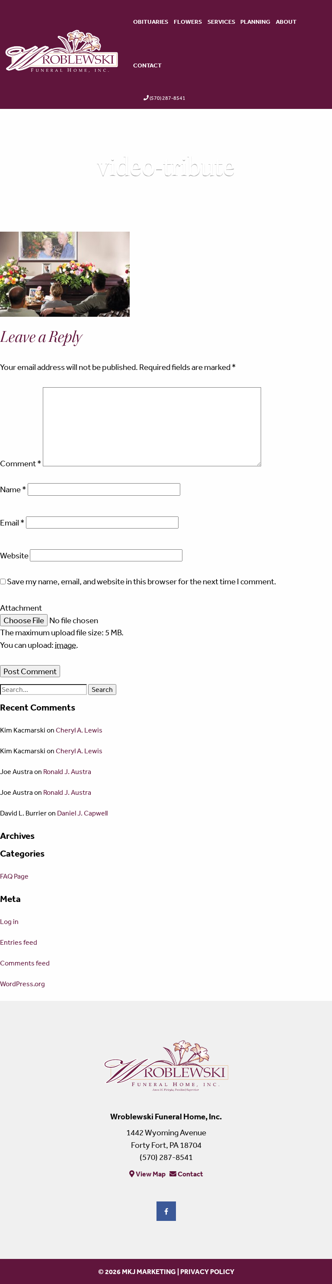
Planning (255, 21)
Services (221, 21)
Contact (147, 65)
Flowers (188, 21)
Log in (9, 921)
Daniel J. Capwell (82, 813)
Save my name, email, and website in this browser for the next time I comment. (141, 581)
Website (14, 555)
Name (13, 489)
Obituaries (150, 21)
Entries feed (18, 942)
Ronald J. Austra (67, 771)
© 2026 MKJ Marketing (137, 1271)
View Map (150, 1173)
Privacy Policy (207, 1271)
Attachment (21, 607)
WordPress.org (22, 983)
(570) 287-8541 (167, 98)
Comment (21, 463)
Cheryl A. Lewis (79, 730)
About (286, 21)
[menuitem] (151, 22)
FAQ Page (14, 876)
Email (12, 522)
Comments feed (25, 963)
